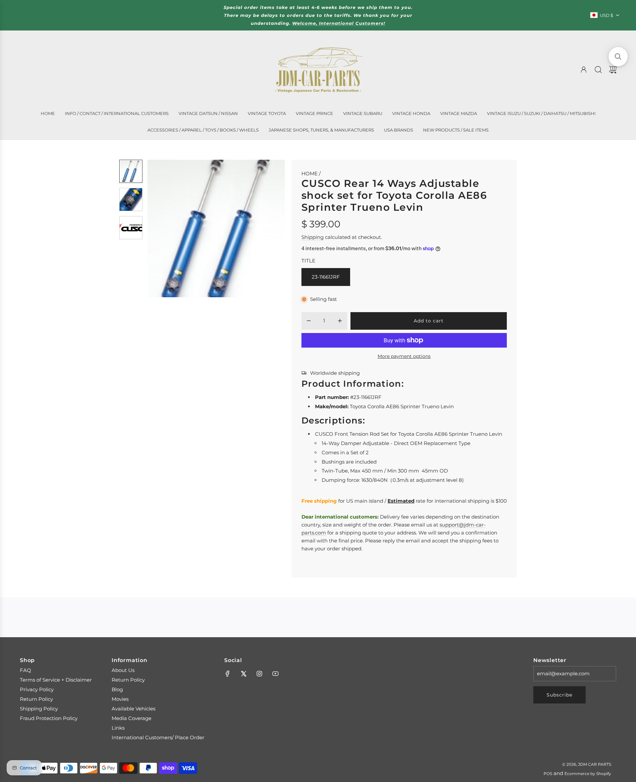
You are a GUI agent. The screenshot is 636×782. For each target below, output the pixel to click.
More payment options (404, 356)
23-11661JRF (326, 277)
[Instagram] (259, 673)
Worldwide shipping (335, 373)
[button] (163, 228)
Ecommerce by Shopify (587, 773)
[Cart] (613, 69)
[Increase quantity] (340, 320)
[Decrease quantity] (308, 320)
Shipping (312, 237)
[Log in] (583, 69)
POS (548, 773)
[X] (243, 673)
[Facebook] (227, 673)
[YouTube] (275, 673)
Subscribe (559, 695)
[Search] (598, 69)
